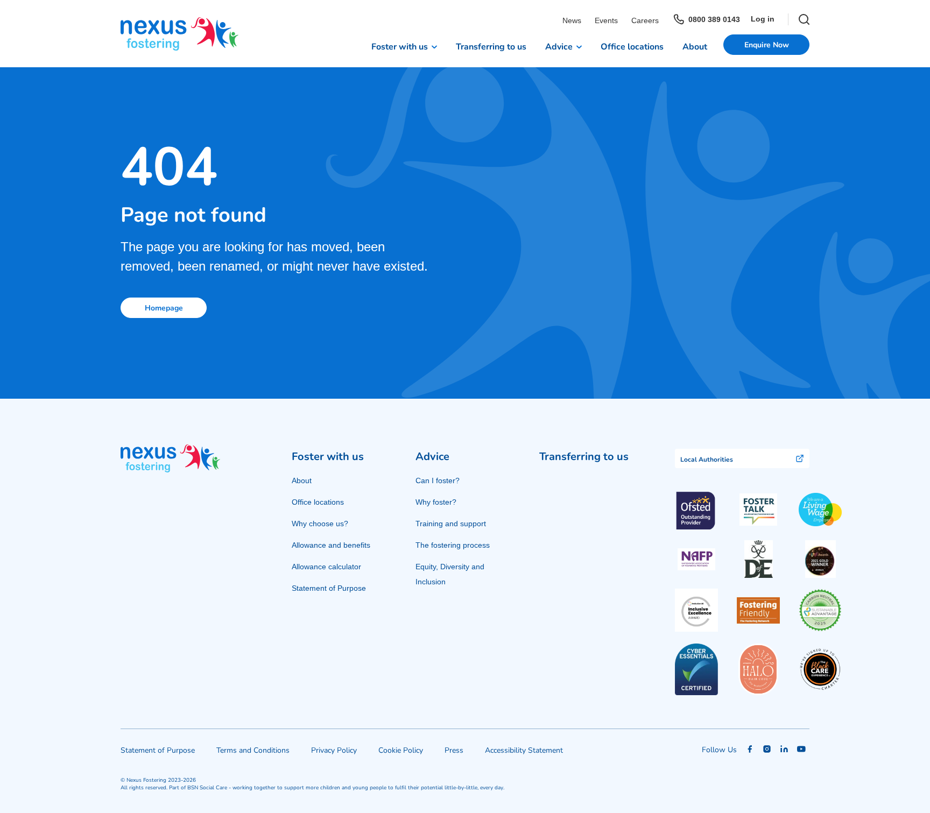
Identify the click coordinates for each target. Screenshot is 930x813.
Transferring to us (491, 46)
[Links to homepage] (170, 458)
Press (454, 750)
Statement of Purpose (329, 588)
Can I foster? (437, 480)
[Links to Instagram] (767, 749)
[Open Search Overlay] (798, 19)
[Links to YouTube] (801, 749)
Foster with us (328, 456)
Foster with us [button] (399, 46)
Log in (762, 19)
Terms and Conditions (253, 750)
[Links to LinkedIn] (784, 749)
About (694, 46)
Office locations (632, 46)
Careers (645, 20)
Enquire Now (766, 44)
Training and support (450, 523)
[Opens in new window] (758, 510)
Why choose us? (320, 523)
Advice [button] (559, 46)
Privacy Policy (334, 750)
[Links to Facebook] (749, 749)
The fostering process (452, 545)
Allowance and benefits (331, 545)
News (571, 20)
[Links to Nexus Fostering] (179, 34)
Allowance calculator (326, 566)
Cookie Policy (400, 750)
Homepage (164, 307)
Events (606, 20)
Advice (432, 456)
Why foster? (435, 502)
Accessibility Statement (524, 750)
